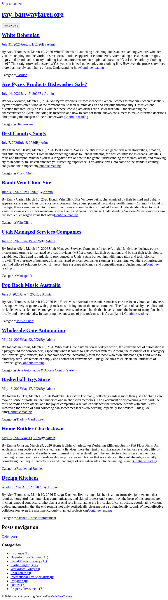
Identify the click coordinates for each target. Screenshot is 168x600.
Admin (51, 44)
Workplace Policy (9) (25, 569)
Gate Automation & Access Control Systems (47, 370)
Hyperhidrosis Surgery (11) (29, 557)
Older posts (10, 536)
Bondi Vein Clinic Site (26, 182)
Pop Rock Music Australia (31, 285)
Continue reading (92, 67)
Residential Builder (29, 468)
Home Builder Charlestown (32, 428)
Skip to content (12, 3)
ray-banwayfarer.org (33, 14)
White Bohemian (21, 35)
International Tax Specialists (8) (32, 577)
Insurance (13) (20, 553)
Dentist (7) (17, 585)
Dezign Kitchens (20, 478)
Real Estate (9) (20, 573)
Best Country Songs (24, 133)
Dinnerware (24, 124)
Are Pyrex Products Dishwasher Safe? (44, 84)
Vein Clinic (24, 222)
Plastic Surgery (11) (24, 565)
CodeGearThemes (61, 596)
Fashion (21, 75)
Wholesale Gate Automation (33, 330)
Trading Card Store (29, 419)
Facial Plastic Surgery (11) (28, 561)
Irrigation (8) (19, 581)
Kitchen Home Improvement (36, 518)
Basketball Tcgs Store (26, 379)
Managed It (24, 276)
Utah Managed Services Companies (41, 232)
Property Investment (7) (26, 589)
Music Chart (24, 173)
